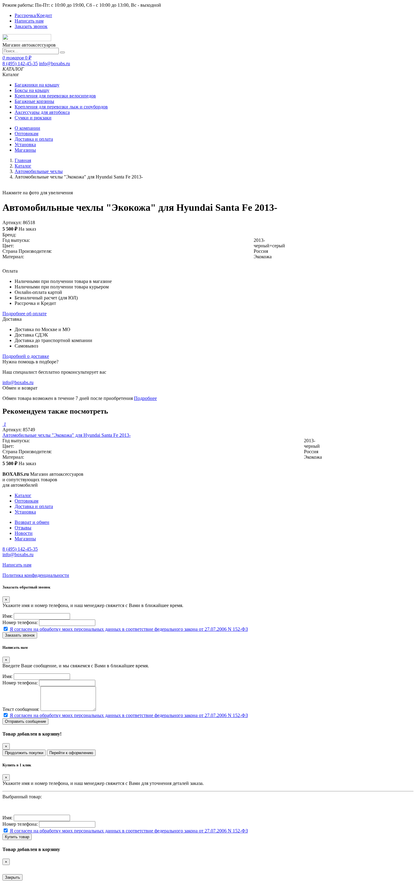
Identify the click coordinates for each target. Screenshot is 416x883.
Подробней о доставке (25, 356)
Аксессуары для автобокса (42, 112)
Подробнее (145, 398)
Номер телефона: (20, 622)
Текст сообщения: (20, 709)
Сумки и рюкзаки (33, 117)
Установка (25, 144)
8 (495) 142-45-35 (20, 63)
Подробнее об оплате (24, 313)
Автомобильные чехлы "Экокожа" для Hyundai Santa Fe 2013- (66, 435)
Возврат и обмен (32, 522)
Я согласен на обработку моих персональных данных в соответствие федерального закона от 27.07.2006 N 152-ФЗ (129, 629)
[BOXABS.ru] (26, 39)
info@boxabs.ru (54, 63)
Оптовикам (26, 133)
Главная (23, 160)
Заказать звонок (31, 26)
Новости (24, 533)
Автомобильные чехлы (39, 171)
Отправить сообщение (25, 721)
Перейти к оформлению (71, 753)
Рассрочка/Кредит (33, 15)
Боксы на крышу (32, 90)
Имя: (7, 616)
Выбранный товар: (22, 796)
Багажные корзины (34, 101)
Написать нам (29, 20)
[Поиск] (62, 52)
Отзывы (23, 527)
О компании (27, 128)
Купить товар (17, 837)
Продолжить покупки (24, 753)
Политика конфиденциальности (35, 575)
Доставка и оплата (34, 139)
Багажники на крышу (37, 84)
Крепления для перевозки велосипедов (55, 95)
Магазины (25, 150)
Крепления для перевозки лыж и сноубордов (61, 106)
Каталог (23, 165)
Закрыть (12, 877)
